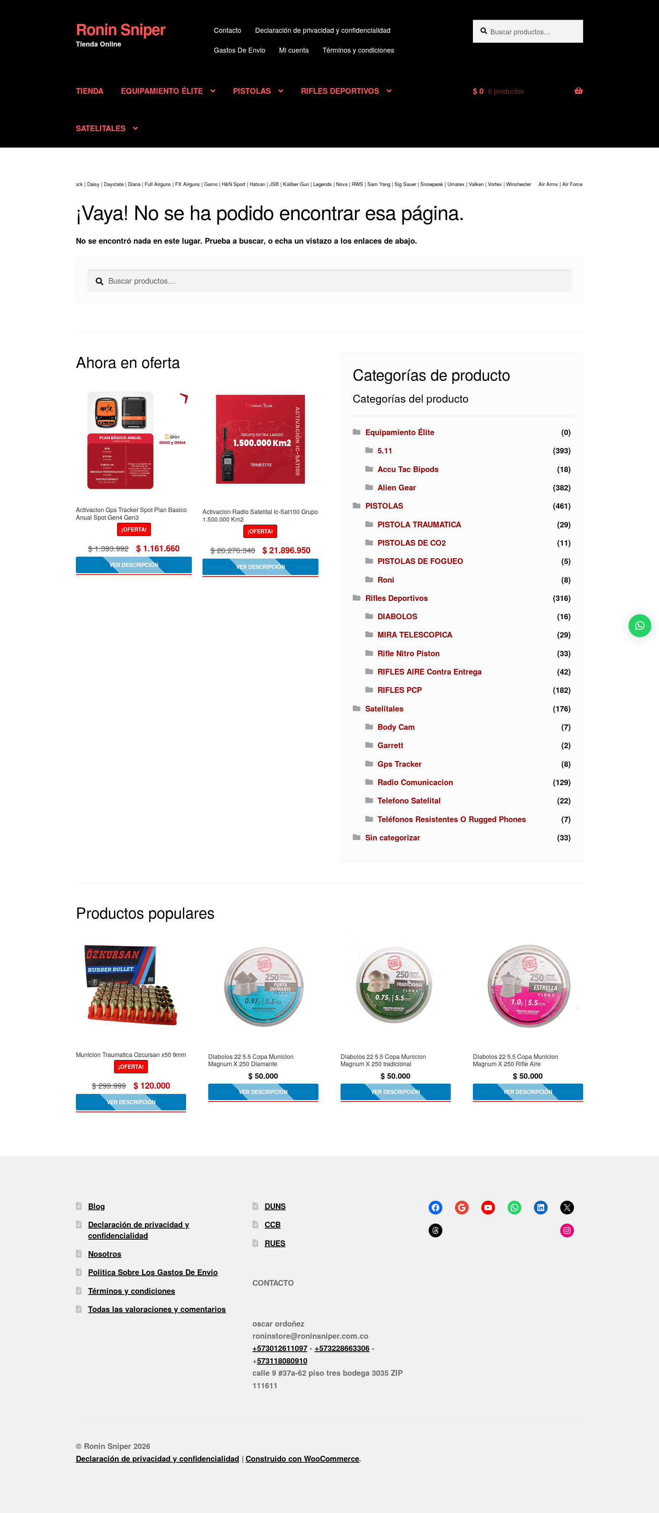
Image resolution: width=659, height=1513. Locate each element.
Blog (96, 1205)
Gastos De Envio (239, 50)
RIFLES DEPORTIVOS (340, 90)
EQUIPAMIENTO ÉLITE (162, 90)
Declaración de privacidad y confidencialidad (323, 30)
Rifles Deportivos (396, 597)
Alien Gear (397, 487)
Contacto (227, 30)
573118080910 (282, 1360)
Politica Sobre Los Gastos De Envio (153, 1271)
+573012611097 (279, 1347)
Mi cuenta (294, 50)
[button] (639, 625)
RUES (275, 1242)
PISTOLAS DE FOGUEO (420, 560)
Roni (386, 579)
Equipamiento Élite (399, 431)
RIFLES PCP (400, 689)
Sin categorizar (392, 837)
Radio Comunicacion (415, 781)
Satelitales (384, 708)
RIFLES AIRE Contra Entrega (430, 671)
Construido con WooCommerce (302, 1458)
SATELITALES (100, 127)
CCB (273, 1224)
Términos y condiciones (358, 50)
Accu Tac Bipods (408, 468)
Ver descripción (133, 565)
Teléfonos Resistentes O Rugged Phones (452, 818)
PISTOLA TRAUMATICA (419, 524)
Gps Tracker (400, 763)
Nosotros (104, 1253)
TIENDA (89, 90)
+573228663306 (342, 1347)
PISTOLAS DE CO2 (412, 542)
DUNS (275, 1205)
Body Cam (396, 726)
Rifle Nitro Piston (409, 653)
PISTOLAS (252, 90)
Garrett (390, 744)
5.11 (385, 450)
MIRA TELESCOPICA (415, 634)
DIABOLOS (397, 616)
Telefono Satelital (409, 800)
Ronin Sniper (121, 29)
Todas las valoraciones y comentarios (157, 1308)
